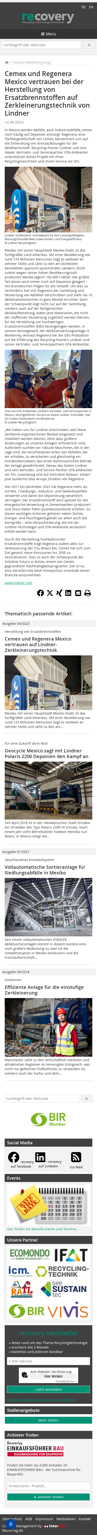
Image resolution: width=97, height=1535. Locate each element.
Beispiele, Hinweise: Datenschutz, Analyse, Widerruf (41, 1399)
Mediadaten (66, 1519)
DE (83, 7)
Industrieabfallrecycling (32, 62)
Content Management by (22, 1526)
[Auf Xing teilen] (59, 595)
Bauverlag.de (12, 1530)
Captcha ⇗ (66, 1381)
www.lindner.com (18, 583)
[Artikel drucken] (87, 593)
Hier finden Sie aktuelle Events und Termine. (42, 1229)
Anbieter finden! (50, 1497)
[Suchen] (89, 45)
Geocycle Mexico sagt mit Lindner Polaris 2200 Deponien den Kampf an (47, 753)
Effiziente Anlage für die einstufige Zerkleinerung (44, 990)
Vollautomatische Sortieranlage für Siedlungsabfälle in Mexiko (45, 870)
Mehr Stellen (48, 1420)
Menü (51, 34)
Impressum (44, 1519)
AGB (28, 1519)
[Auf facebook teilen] (40, 595)
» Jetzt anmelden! (48, 1389)
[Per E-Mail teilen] (78, 593)
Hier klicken (53, 1376)
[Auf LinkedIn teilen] (68, 595)
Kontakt (85, 1519)
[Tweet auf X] (50, 595)
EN (91, 7)
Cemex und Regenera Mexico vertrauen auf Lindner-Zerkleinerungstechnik (38, 644)
